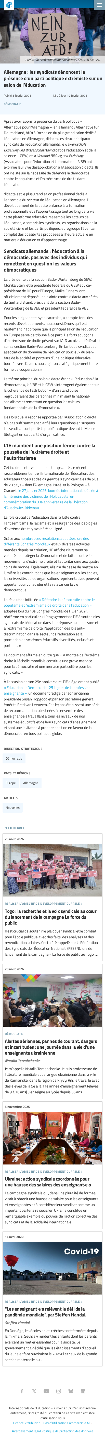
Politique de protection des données (67, 1431)
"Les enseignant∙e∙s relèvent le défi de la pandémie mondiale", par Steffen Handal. (52, 1298)
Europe (11, 782)
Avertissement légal (26, 1431)
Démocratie (14, 758)
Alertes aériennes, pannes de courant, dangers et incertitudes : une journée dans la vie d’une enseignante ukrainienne (52, 1030)
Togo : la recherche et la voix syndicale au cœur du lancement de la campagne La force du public (52, 897)
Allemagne (30, 782)
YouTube (46, 1391)
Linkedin (83, 1391)
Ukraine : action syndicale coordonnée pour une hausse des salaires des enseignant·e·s (52, 1164)
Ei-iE (7, 5)
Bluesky (71, 1391)
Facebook (22, 1391)
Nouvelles (13, 807)
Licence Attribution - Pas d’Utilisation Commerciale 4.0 (52, 1422)
